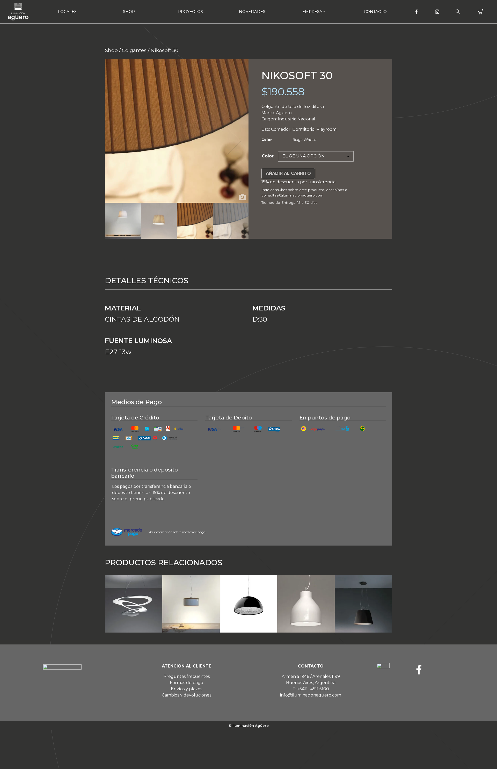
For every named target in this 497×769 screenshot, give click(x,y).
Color (268, 156)
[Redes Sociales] (416, 11)
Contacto (375, 11)
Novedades (252, 11)
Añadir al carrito (288, 173)
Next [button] (233, 141)
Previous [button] (120, 141)
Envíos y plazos (186, 688)
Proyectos (190, 11)
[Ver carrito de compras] (480, 11)
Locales (67, 11)
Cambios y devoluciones (186, 695)
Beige (298, 139)
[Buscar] (458, 11)
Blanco (310, 139)
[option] (176, 131)
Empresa (312, 11)
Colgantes (134, 50)
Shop (129, 11)
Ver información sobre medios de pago (177, 532)
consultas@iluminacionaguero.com (292, 195)
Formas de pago (186, 682)
